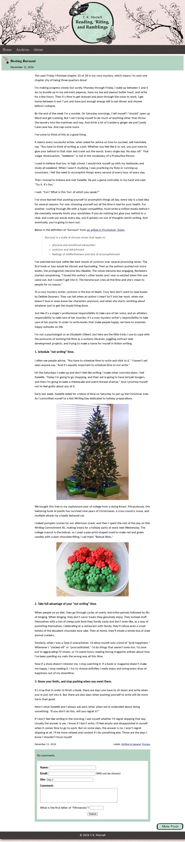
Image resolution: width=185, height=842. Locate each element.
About (38, 49)
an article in (106, 230)
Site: (43, 779)
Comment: (47, 785)
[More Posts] (170, 826)
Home (7, 49)
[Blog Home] (92, 22)
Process (146, 744)
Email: (44, 773)
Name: (44, 767)
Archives (22, 49)
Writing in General (131, 744)
